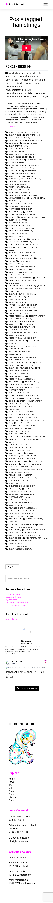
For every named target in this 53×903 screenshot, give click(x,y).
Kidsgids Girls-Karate (13, 597)
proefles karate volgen (35, 530)
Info (11, 785)
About (12, 791)
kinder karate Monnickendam (21, 384)
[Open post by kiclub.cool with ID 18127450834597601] (26, 668)
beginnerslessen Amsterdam (20, 541)
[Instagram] (10, 724)
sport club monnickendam (20, 362)
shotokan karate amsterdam (21, 379)
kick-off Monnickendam (19, 138)
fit (28, 297)
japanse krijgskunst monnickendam (23, 305)
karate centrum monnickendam (22, 308)
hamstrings (14, 409)
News (11, 782)
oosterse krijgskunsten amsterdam (24, 332)
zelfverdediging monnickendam (22, 486)
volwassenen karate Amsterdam (22, 478)
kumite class (14, 291)
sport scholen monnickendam (21, 415)
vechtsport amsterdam (36, 538)
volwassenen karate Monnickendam (24, 398)
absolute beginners (17, 198)
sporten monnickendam (19, 472)
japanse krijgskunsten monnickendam (24, 535)
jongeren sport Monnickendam (22, 467)
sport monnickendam (18, 431)
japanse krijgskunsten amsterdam (23, 417)
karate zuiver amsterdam (19, 450)
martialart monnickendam (20, 448)
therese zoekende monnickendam (23, 310)
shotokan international (19, 371)
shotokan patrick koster (19, 272)
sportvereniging (33, 135)
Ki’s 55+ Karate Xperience (15, 605)
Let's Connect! (18, 810)
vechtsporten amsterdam (19, 192)
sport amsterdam (16, 349)
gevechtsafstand (14, 89)
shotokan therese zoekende (20, 406)
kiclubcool (29, 365)
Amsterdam (32, 83)
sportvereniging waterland (20, 491)
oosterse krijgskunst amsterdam (23, 456)
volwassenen (14, 201)
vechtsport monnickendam (20, 502)
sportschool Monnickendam (23, 73)
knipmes (12, 250)
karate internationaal (18, 146)
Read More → (11, 126)
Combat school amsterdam (20, 203)
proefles (41, 258)
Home (12, 778)
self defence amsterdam (19, 445)
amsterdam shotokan (18, 330)
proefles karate (15, 297)
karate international (18, 184)
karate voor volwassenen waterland (24, 368)
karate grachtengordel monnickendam (25, 140)
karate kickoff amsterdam (20, 360)
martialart (28, 93)
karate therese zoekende (19, 393)
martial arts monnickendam (33, 217)
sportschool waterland (19, 149)
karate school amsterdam (20, 190)
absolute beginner (16, 236)
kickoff (12, 401)
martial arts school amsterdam (22, 532)
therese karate (15, 519)
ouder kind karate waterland (21, 228)
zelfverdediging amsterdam (20, 527)
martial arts (14, 420)
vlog (27, 489)
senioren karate (15, 247)
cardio (39, 362)
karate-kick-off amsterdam (20, 176)
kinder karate (14, 283)
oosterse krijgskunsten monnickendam (25, 469)
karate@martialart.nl (19, 816)
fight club (40, 277)
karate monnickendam (18, 376)
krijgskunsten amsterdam (19, 206)
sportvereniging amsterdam (21, 516)
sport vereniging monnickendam (22, 346)
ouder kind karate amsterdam (21, 412)
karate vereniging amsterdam (21, 157)
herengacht (28, 324)
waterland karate (30, 143)
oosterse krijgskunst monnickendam (24, 179)
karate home (14, 365)
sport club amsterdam (18, 497)
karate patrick (33, 247)
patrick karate (15, 212)
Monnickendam (13, 86)
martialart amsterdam (18, 404)
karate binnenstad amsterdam (21, 154)
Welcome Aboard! (21, 851)
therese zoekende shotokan (20, 286)
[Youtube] (32, 724)
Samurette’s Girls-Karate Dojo (17, 602)
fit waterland (23, 423)
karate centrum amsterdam (20, 269)
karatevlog (25, 261)
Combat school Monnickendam (22, 511)
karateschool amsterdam (20, 428)
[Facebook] (15, 724)
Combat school (15, 264)
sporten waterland (17, 151)
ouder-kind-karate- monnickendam (23, 395)
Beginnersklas (11, 599)
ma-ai (26, 86)
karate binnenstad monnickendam (23, 280)
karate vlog (35, 340)
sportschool (14, 170)
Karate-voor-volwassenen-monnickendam (27, 437)
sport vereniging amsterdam (21, 168)
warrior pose (14, 382)
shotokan (40, 79)
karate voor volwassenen (20, 277)
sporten (12, 343)
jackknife (41, 286)
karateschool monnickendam (21, 294)
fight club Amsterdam (18, 546)
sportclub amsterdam (18, 483)
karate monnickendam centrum (22, 267)
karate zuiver (14, 530)
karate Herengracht (17, 500)
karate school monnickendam (21, 321)
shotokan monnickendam (20, 181)
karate (17, 79)
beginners (13, 464)
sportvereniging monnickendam (22, 132)
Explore (14, 773)
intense (29, 212)
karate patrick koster (18, 434)
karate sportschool (17, 299)
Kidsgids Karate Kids (13, 594)
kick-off (12, 217)
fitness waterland (16, 543)
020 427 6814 (16, 819)
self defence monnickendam (21, 258)
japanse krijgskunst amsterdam (22, 458)
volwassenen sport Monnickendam (24, 357)
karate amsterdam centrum (20, 549)
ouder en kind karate (18, 220)
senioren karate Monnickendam (22, 426)
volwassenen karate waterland (22, 327)
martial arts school (17, 302)
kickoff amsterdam (37, 316)
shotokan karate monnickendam (23, 338)
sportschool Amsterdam (19, 225)
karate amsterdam (15, 83)
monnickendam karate (18, 234)
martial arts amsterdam (34, 420)
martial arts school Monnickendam (24, 165)
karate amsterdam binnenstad (21, 513)
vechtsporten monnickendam (21, 524)
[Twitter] (27, 724)
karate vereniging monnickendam (23, 195)
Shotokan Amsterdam (18, 461)
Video (11, 788)
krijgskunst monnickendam (20, 231)
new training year (16, 275)
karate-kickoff (36, 198)
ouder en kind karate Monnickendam (24, 288)
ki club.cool (28, 79)
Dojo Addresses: (17, 857)
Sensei (12, 794)
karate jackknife (37, 239)
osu (10, 423)
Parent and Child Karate (19, 313)
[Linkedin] (21, 724)
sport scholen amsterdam (31, 401)
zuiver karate (14, 489)
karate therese (15, 135)
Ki (40, 73)
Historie (12, 797)
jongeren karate (16, 159)
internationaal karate (18, 223)
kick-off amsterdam (17, 442)
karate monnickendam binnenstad (23, 245)
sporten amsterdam (17, 390)
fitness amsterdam (16, 340)
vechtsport (37, 461)
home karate (30, 170)
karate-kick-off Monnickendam (22, 256)
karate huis (13, 324)
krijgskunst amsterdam (18, 373)
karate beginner (15, 505)
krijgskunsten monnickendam (21, 494)
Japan (39, 76)
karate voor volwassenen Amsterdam (25, 439)
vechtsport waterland (18, 187)
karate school (15, 538)
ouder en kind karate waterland (22, 214)
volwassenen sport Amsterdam (22, 508)
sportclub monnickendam (20, 319)
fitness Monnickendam (31, 464)
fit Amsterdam (15, 354)
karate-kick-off (15, 521)
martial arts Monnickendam (20, 76)
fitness (12, 261)
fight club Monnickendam (20, 242)
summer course (15, 453)
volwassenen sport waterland (22, 253)
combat (30, 453)
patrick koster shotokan (19, 351)
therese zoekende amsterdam (21, 475)
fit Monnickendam (16, 316)
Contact (12, 800)
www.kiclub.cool (12, 619)
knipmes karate (31, 382)
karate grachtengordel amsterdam (24, 387)
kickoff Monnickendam (18, 480)
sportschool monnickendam (21, 209)
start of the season (17, 239)
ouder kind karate (34, 519)
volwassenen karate (17, 162)
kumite (9, 79)
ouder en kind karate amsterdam (23, 173)
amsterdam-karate (35, 159)
